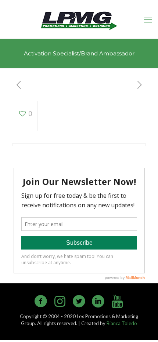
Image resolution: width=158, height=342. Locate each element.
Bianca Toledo (122, 323)
